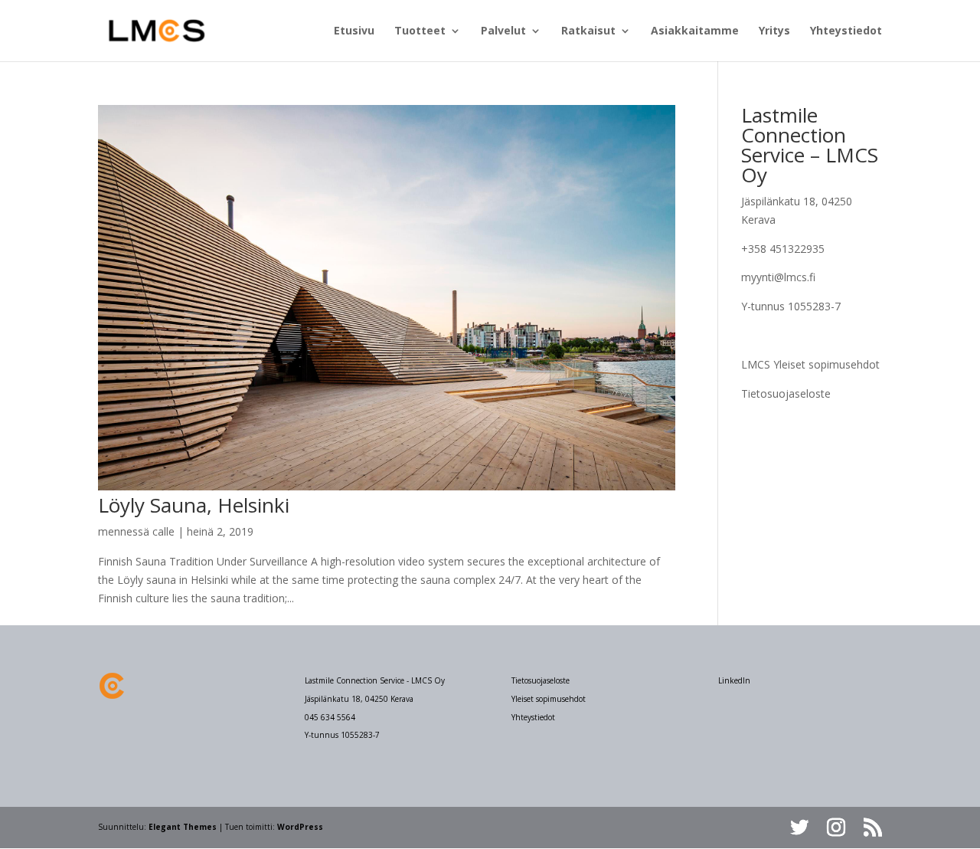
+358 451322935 (783, 248)
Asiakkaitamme (695, 31)
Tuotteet (420, 31)
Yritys (774, 31)
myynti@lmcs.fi (778, 277)
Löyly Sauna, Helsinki (193, 505)
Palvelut (503, 31)
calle (163, 531)
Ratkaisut (588, 31)
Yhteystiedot (846, 31)
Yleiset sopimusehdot (548, 698)
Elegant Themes (183, 826)
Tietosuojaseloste (786, 393)
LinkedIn (734, 680)
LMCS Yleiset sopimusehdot (810, 364)
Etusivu (354, 31)
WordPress (300, 826)
